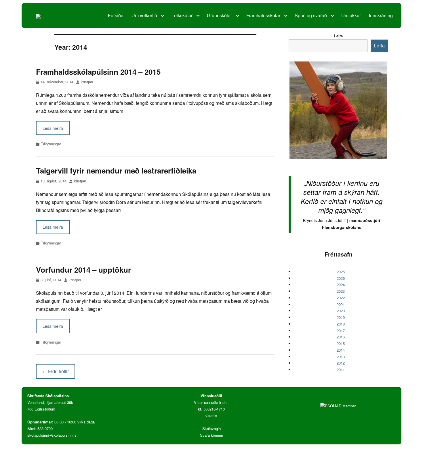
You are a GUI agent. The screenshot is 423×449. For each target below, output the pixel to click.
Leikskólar (182, 15)
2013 (341, 356)
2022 (341, 297)
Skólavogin (211, 428)
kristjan (87, 81)
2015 (341, 343)
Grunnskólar (219, 15)
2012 (341, 363)
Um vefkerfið (144, 15)
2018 (341, 324)
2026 (341, 271)
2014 (341, 350)
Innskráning (381, 15)
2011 (341, 369)
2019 (341, 317)
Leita (338, 35)
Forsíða (115, 15)
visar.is (211, 415)
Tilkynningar (51, 144)
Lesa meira (53, 128)
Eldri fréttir (55, 371)
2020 (341, 310)
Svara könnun (211, 435)
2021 (341, 304)
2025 (341, 278)
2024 (341, 284)
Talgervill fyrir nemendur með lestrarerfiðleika (116, 170)
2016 (341, 337)
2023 (341, 291)
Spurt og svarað (311, 15)
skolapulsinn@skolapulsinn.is (52, 435)
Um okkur (351, 15)
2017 (341, 330)
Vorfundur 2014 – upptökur (83, 269)
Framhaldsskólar (263, 15)
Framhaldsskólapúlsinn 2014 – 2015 (98, 71)
